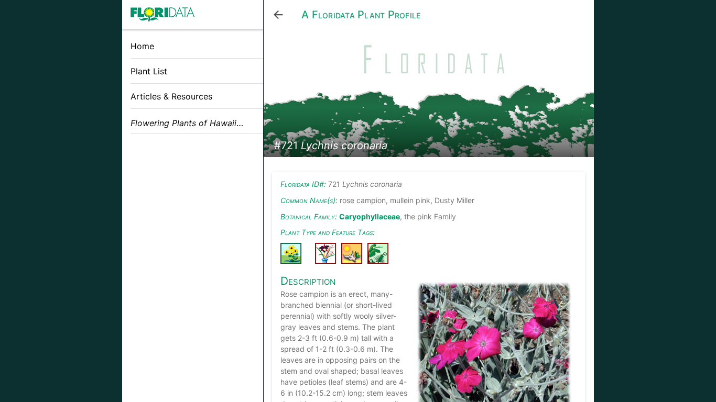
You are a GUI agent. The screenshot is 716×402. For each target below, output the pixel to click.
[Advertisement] (192, 216)
